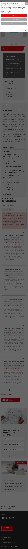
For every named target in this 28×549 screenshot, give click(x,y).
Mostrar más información (14, 27)
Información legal (23, 30)
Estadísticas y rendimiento (15, 11)
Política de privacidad (13, 30)
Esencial (5, 11)
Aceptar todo (14, 15)
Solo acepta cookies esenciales (14, 23)
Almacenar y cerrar (14, 19)
